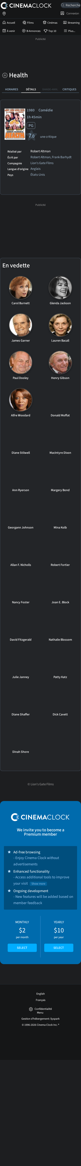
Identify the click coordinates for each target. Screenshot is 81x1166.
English (40, 993)
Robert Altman (40, 151)
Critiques (69, 89)
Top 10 (52, 31)
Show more (38, 884)
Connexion (72, 13)
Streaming (74, 23)
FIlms (30, 23)
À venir (11, 31)
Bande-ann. (50, 89)
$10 (58, 935)
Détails (31, 89)
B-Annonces (33, 31)
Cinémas (52, 23)
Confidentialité (43, 1009)
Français (40, 1000)
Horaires (11, 89)
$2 (22, 935)
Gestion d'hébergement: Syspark (40, 1018)
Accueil (11, 23)
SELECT (22, 948)
